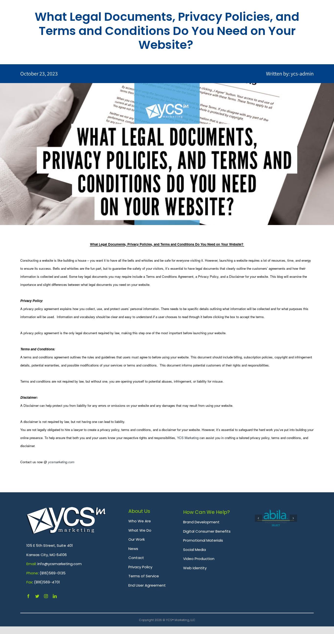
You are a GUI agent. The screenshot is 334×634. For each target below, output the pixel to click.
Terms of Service (143, 576)
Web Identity (195, 567)
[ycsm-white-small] (66, 509)
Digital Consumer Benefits (207, 531)
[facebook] (28, 596)
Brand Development (201, 522)
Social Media (194, 549)
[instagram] (46, 596)
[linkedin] (55, 596)
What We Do (139, 530)
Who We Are (139, 521)
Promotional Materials (203, 540)
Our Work (136, 539)
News (133, 548)
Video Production (198, 558)
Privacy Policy (140, 567)
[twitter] (37, 596)
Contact (136, 557)
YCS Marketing (188, 437)
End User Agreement (147, 585)
